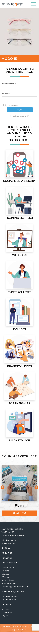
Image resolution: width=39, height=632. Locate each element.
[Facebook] (2, 548)
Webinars (6, 577)
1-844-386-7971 (8, 543)
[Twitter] (9, 548)
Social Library (8, 580)
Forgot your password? (19, 116)
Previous (2, 486)
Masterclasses (8, 567)
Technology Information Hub (15, 587)
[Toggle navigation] (33, 4)
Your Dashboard (9, 596)
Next (35, 486)
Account (5, 609)
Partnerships (8, 558)
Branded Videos (9, 583)
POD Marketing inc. (24, 626)
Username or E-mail (9, 83)
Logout (5, 615)
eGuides (5, 574)
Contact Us (7, 612)
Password (6, 94)
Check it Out (19, 513)
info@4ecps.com (9, 540)
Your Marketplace (10, 599)
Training (5, 571)
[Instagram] (6, 548)
